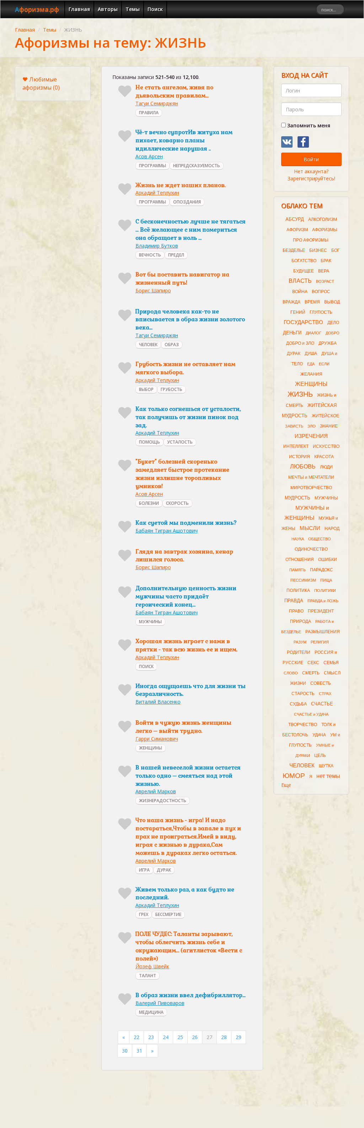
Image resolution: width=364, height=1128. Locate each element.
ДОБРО (332, 333)
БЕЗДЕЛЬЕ (294, 250)
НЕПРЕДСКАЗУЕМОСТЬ (196, 166)
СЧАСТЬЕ (322, 703)
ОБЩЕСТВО (319, 539)
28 (224, 1037)
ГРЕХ (143, 914)
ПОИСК (146, 666)
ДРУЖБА (327, 343)
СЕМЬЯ (331, 662)
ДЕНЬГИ (292, 332)
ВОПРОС (321, 291)
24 (165, 1037)
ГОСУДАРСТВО (303, 322)
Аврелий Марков (155, 791)
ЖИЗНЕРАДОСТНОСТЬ (162, 801)
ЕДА (311, 364)
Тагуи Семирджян (156, 103)
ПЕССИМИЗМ (303, 580)
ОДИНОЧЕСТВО (311, 549)
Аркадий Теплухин (157, 192)
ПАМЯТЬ (297, 570)
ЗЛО (311, 426)
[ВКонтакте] (287, 142)
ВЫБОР (146, 389)
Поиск (155, 9)
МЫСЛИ (310, 528)
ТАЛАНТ (147, 976)
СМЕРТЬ (311, 673)
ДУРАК (164, 870)
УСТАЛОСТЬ (180, 442)
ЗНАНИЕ (329, 426)
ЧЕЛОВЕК (148, 344)
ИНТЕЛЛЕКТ (296, 446)
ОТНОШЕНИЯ (299, 559)
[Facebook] (303, 142)
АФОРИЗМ (297, 229)
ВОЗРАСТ (325, 281)
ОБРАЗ (172, 344)
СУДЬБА (298, 703)
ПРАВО (296, 611)
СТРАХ (325, 694)
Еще (286, 785)
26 (195, 1037)
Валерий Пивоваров (159, 1003)
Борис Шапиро (153, 290)
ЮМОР (294, 775)
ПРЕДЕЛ (176, 255)
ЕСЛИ (324, 364)
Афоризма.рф (37, 9)
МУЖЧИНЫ (150, 622)
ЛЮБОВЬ (303, 467)
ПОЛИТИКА (298, 590)
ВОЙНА (299, 291)
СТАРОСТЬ (303, 693)
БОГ (335, 250)
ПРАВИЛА (149, 113)
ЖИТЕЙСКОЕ (325, 415)
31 (139, 1050)
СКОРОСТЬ (177, 503)
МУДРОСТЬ (297, 498)
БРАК (326, 260)
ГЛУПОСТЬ (321, 312)
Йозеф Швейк (152, 966)
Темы (132, 9)
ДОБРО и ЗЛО (300, 343)
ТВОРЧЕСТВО (302, 724)
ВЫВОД (332, 302)
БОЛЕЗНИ (149, 503)
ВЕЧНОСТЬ (150, 255)
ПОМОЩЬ (149, 442)
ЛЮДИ (326, 467)
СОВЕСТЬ (320, 683)
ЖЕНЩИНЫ (150, 748)
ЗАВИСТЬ (294, 426)
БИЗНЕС (318, 250)
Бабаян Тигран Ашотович (166, 530)
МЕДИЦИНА (151, 1012)
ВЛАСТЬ (300, 281)
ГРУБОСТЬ (171, 389)
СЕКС (313, 662)
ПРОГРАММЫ (152, 166)
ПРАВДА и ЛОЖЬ (322, 601)
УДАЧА (319, 734)
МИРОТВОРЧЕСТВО (311, 487)
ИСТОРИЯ (299, 456)
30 (125, 1050)
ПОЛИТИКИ (325, 590)
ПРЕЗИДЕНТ (321, 611)
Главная (79, 9)
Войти (311, 159)
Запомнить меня (308, 125)
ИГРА (144, 870)
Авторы (108, 9)
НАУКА (297, 539)
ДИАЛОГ (313, 333)
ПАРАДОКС (321, 569)
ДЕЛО (333, 322)
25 (180, 1037)
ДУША (311, 353)
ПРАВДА (293, 600)
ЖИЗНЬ (300, 394)
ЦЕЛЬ (320, 755)
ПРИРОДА (300, 621)
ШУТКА (326, 765)
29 (238, 1037)
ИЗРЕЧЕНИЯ (311, 436)
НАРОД (332, 528)
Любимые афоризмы (41, 83)
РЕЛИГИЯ (320, 642)
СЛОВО (291, 673)
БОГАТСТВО (303, 260)
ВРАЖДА (291, 302)
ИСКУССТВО (326, 446)
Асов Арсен (149, 156)
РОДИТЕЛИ (298, 652)
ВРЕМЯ (312, 302)
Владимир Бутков (156, 245)
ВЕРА (323, 271)
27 (209, 1037)
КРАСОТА (324, 456)
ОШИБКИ (327, 559)
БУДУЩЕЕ (303, 271)
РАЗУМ (300, 642)
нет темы (328, 776)
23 (151, 1037)
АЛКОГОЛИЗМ (322, 219)
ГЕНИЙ (297, 312)
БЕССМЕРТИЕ (168, 914)
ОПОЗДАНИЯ (187, 202)
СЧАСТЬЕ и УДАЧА (311, 714)
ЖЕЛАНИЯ (311, 374)
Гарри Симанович (156, 738)
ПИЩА (326, 580)
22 (136, 1037)
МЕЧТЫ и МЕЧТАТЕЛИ (311, 477)
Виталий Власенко (158, 701)
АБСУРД (294, 219)
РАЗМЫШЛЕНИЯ (322, 631)
